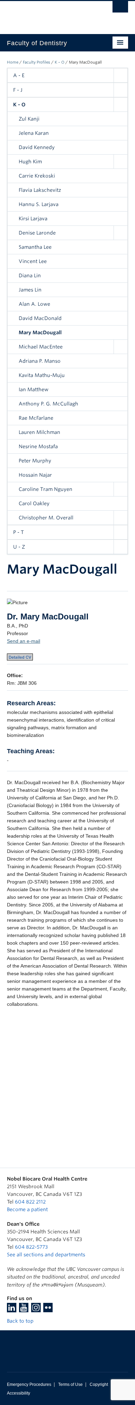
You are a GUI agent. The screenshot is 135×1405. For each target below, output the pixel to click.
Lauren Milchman (39, 432)
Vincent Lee (33, 261)
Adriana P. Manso (40, 361)
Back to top (21, 1321)
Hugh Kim (30, 161)
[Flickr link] (48, 1310)
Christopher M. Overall (46, 517)
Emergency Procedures (29, 1384)
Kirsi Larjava (33, 218)
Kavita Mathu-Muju (42, 375)
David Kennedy (37, 147)
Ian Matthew (33, 389)
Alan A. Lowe (34, 304)
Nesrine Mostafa (38, 446)
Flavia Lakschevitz (40, 190)
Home (12, 62)
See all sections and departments (46, 1254)
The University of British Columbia (49, 14)
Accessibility (18, 1393)
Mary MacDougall (40, 332)
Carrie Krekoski (37, 176)
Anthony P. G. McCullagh (48, 403)
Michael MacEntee (41, 347)
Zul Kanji (29, 119)
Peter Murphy (35, 460)
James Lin (30, 290)
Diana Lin (30, 275)
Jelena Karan (34, 133)
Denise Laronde (37, 233)
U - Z (19, 547)
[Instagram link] (35, 1310)
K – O (59, 62)
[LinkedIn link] (11, 1310)
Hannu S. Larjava (38, 204)
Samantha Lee (35, 247)
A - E (19, 75)
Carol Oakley (34, 503)
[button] (120, 75)
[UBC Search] (120, 8)
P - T (18, 532)
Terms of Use (70, 1384)
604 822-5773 (31, 1247)
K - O (19, 104)
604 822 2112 (30, 1202)
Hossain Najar (35, 475)
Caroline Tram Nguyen (45, 489)
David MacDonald (40, 318)
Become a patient (27, 1209)
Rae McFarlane (36, 418)
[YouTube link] (23, 1310)
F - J (17, 90)
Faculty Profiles (36, 62)
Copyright (99, 1384)
